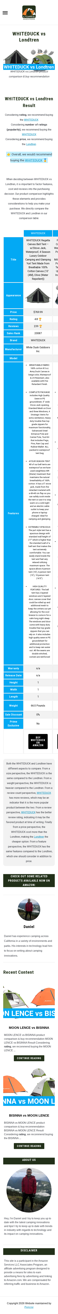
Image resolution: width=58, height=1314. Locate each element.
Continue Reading (29, 1058)
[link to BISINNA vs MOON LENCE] (29, 1087)
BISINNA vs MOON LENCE (29, 1115)
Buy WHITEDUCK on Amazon (38, 741)
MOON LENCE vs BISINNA (29, 1027)
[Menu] (5, 13)
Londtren (31, 144)
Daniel (29, 926)
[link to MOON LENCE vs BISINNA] (29, 1000)
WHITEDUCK (31, 119)
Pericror (29, 1307)
